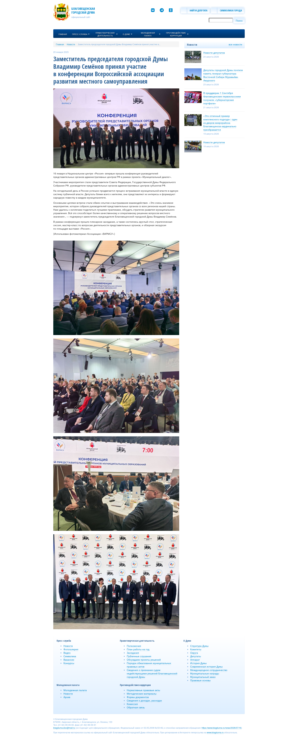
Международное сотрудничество (208, 670)
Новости (71, 44)
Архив (66, 697)
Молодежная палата (75, 690)
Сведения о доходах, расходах (144, 700)
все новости (235, 44)
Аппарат (195, 659)
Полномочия (134, 645)
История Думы (198, 663)
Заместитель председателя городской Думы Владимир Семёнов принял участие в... (119, 44)
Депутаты (195, 656)
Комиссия (132, 704)
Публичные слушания (139, 656)
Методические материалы (141, 693)
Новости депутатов (214, 52)
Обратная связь (136, 707)
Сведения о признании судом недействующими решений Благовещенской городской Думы (152, 673)
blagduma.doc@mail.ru (64, 727)
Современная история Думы (206, 666)
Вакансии (68, 659)
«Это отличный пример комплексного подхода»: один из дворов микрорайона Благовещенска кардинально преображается (220, 122)
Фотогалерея (70, 649)
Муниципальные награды (204, 673)
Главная (60, 44)
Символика (69, 656)
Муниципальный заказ (202, 677)
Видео (67, 652)
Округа (194, 652)
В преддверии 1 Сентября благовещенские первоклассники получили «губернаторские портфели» (222, 98)
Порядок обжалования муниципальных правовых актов (149, 664)
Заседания (133, 652)
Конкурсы (68, 663)
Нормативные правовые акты (143, 690)
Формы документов (138, 697)
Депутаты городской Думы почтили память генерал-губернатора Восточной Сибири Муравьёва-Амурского (223, 75)
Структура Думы (199, 645)
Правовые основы (200, 680)
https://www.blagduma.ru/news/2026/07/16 (221, 727)
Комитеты (195, 649)
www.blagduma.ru (215, 732)
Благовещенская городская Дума (83, 10)
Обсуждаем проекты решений (144, 659)
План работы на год (138, 649)
